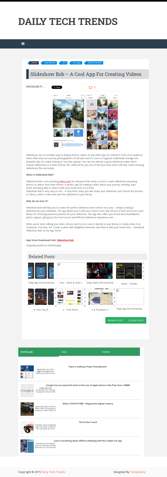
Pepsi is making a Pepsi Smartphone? (88, 366)
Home (34, 62)
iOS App (77, 62)
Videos (106, 351)
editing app (65, 181)
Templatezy (137, 472)
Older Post (136, 320)
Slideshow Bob (95, 62)
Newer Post (116, 320)
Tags (64, 351)
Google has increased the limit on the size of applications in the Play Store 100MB (88, 385)
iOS (64, 62)
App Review (50, 62)
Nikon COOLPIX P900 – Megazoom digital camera (88, 403)
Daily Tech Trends (68, 21)
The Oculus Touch (88, 422)
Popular (27, 351)
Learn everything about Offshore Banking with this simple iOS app (88, 440)
